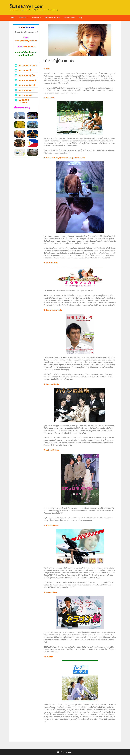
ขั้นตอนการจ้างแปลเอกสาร (52, 18)
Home (13, 18)
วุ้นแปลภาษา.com (26, 6)
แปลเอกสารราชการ (69, 18)
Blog (80, 18)
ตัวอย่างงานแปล (36, 18)
